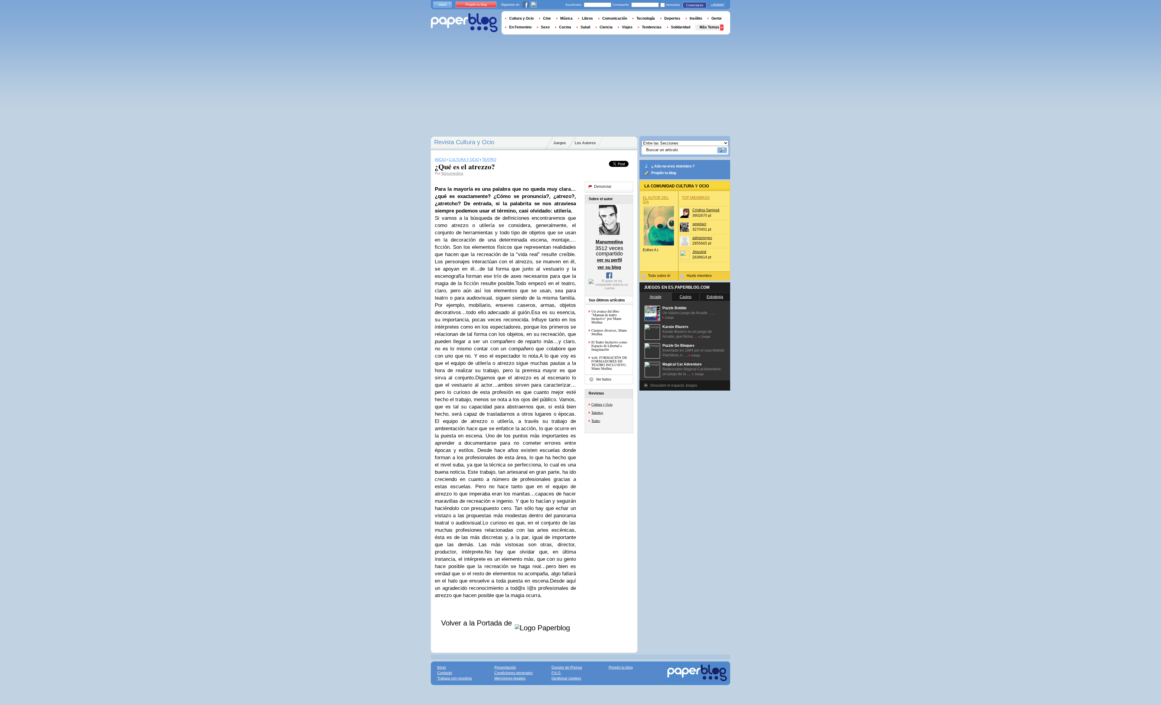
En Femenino (520, 27)
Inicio (442, 4)
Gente (716, 18)
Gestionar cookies (566, 678)
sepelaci (699, 224)
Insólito (696, 18)
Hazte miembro (699, 276)
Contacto (444, 673)
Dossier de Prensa (566, 667)
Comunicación (614, 18)
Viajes (627, 27)
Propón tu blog (663, 173)
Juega (669, 317)
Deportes (672, 18)
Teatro (595, 420)
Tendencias (652, 27)
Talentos (597, 412)
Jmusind (699, 252)
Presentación (505, 667)
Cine (547, 18)
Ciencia (606, 27)
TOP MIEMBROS (696, 198)
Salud (585, 27)
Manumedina (452, 173)
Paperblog (464, 22)
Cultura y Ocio (602, 404)
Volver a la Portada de (477, 623)
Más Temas (709, 27)
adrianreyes (702, 238)
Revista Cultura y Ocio (464, 142)
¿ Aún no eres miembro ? (672, 166)
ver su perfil (609, 259)
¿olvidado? (717, 4)
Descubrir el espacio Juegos (673, 385)
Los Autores (585, 143)
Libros (587, 18)
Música (566, 18)
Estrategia (715, 297)
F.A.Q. (556, 673)
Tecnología (645, 18)
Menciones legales (509, 678)
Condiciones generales (513, 673)
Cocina (565, 27)
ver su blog (609, 267)
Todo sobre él (659, 276)
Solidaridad (680, 27)
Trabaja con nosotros (454, 678)
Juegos (559, 143)
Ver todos (603, 379)
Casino (685, 297)
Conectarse (694, 5)
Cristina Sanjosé (706, 210)
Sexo (545, 27)
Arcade (656, 297)
